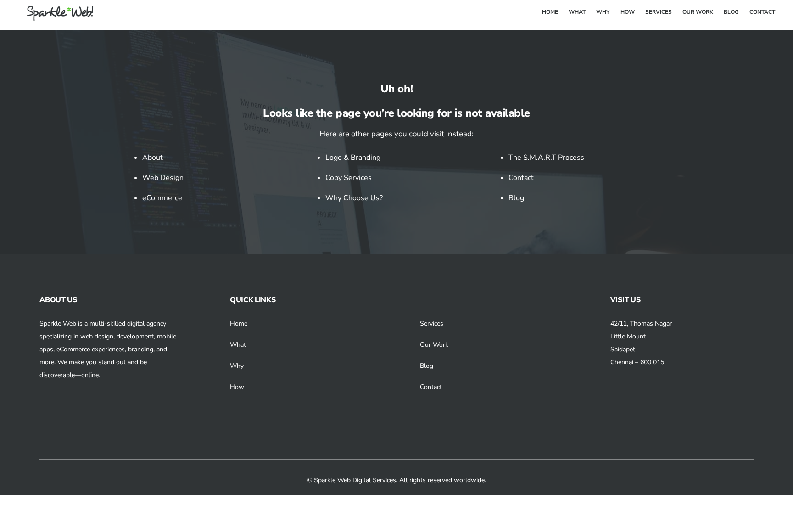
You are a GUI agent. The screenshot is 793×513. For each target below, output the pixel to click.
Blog (516, 198)
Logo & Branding (352, 157)
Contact (521, 178)
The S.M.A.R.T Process (546, 157)
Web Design (163, 178)
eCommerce (162, 198)
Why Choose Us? (354, 198)
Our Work (434, 344)
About (152, 157)
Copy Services (348, 178)
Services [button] (431, 323)
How (237, 387)
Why (237, 365)
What (238, 344)
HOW (627, 12)
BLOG (731, 12)
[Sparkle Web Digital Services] (54, 18)
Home (238, 323)
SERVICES (658, 12)
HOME (550, 12)
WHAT (577, 12)
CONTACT (762, 12)
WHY (602, 12)
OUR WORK (697, 12)
